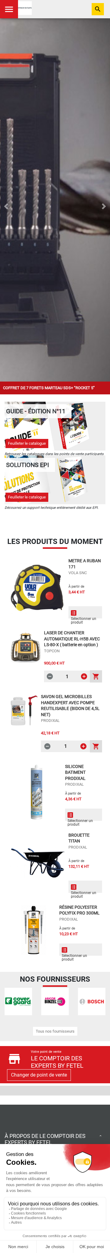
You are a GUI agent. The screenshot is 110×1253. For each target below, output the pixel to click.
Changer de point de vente (39, 1075)
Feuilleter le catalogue (27, 443)
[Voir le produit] (38, 588)
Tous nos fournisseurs (55, 1031)
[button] (6, 206)
